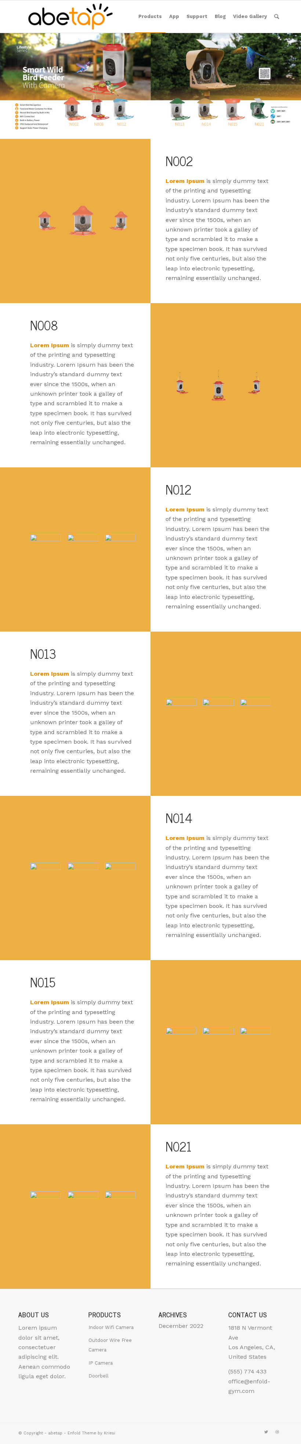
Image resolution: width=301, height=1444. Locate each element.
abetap (55, 1433)
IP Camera (100, 1363)
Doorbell (98, 1376)
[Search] (277, 16)
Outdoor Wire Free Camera (110, 1345)
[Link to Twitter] (266, 1432)
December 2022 (181, 1325)
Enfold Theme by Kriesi (91, 1433)
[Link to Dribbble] (277, 1432)
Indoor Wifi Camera (111, 1327)
